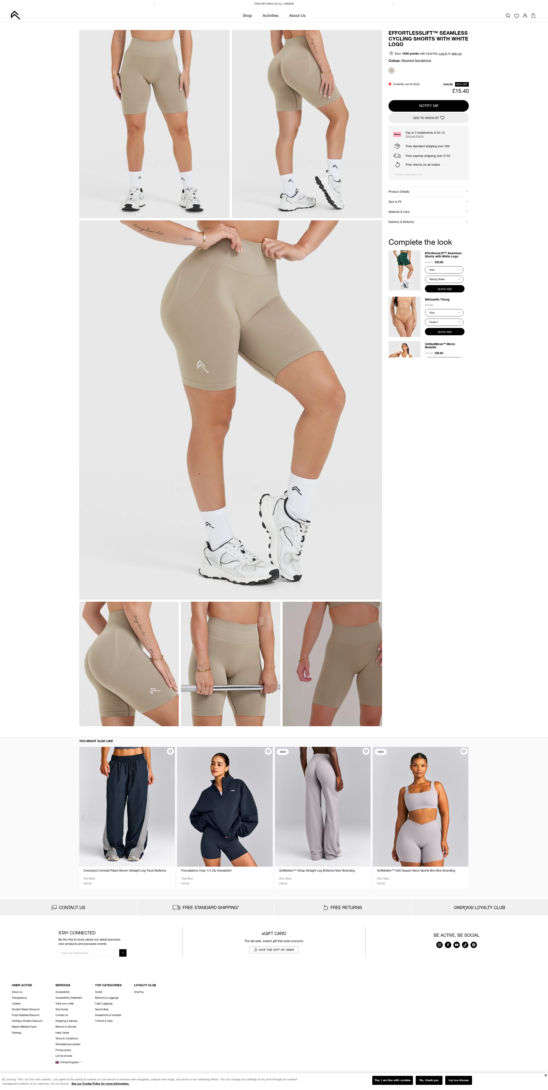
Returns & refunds (65, 1026)
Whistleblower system (67, 1044)
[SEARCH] (508, 15)
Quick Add (445, 289)
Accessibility (62, 992)
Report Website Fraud (24, 1026)
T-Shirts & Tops (104, 1020)
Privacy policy (63, 1050)
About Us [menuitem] (297, 15)
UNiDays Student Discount (27, 1020)
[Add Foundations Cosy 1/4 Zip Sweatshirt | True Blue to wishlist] (268, 751)
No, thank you (429, 1080)
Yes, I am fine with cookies (393, 1080)
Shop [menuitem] (247, 15)
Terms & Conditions (66, 1038)
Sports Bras (102, 1009)
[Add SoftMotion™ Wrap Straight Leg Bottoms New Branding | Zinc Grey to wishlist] (366, 751)
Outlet (98, 992)
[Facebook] (448, 947)
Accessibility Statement (68, 997)
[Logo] (15, 15)
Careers (16, 1003)
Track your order (64, 1003)
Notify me (428, 105)
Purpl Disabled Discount (25, 1015)
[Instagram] (439, 947)
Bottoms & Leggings (107, 997)
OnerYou (139, 992)
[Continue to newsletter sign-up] (123, 953)
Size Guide (61, 1009)
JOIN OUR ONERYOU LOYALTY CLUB (276, 3)
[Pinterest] (474, 947)
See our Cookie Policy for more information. (100, 1083)
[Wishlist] (516, 16)
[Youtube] (456, 947)
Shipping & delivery (66, 1020)
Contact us (61, 1015)
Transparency (19, 997)
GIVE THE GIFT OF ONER (276, 950)
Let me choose (459, 1080)
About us (17, 992)
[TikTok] (465, 947)
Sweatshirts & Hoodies (108, 1015)
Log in (443, 53)
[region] (274, 1081)
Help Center (62, 1032)
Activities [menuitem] (270, 15)
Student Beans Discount (26, 1009)
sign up (457, 53)
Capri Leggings (104, 1003)
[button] (155, 4)
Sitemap (16, 1032)
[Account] (525, 15)
